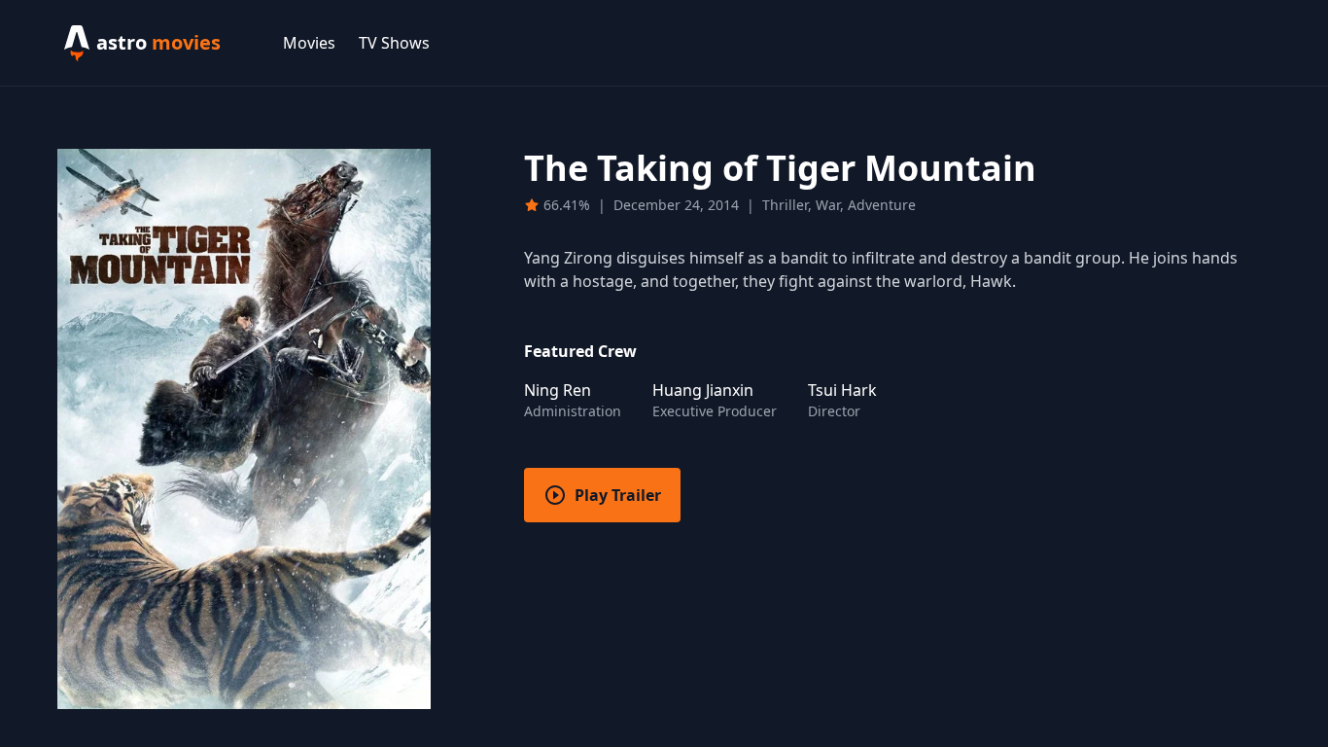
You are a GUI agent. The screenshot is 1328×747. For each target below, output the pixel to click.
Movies (309, 42)
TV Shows (394, 42)
